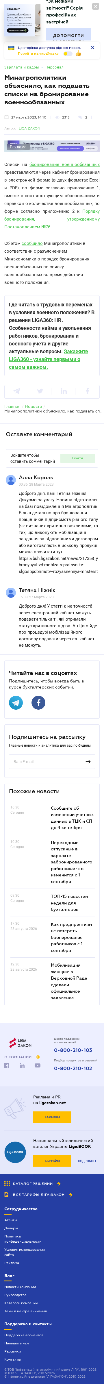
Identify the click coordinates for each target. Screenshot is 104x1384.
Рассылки (12, 1351)
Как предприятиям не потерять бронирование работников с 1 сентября (71, 937)
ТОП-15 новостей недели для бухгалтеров (69, 902)
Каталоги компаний (21, 1303)
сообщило (32, 243)
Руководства (15, 1295)
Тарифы (52, 1117)
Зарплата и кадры (21, 67)
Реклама (11, 1263)
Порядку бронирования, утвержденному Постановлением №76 (52, 219)
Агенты (10, 1220)
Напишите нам (16, 1343)
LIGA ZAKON (29, 128)
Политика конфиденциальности (22, 1239)
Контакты (12, 1359)
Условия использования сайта (24, 1252)
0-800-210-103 (73, 1050)
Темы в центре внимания (25, 1311)
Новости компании (20, 1287)
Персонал (54, 67)
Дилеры (11, 1228)
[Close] (95, 6)
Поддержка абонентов (23, 1335)
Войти (77, 458)
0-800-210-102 (73, 1068)
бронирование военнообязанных (64, 164)
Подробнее (87, 1161)
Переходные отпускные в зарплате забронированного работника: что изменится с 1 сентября (71, 862)
